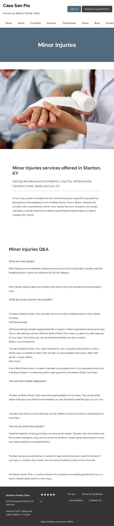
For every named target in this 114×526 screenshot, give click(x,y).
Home (8, 23)
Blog (97, 23)
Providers (35, 23)
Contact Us (95, 500)
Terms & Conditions (92, 494)
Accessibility (76, 500)
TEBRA (69, 522)
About (21, 23)
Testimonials (69, 23)
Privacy (72, 494)
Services (51, 23)
